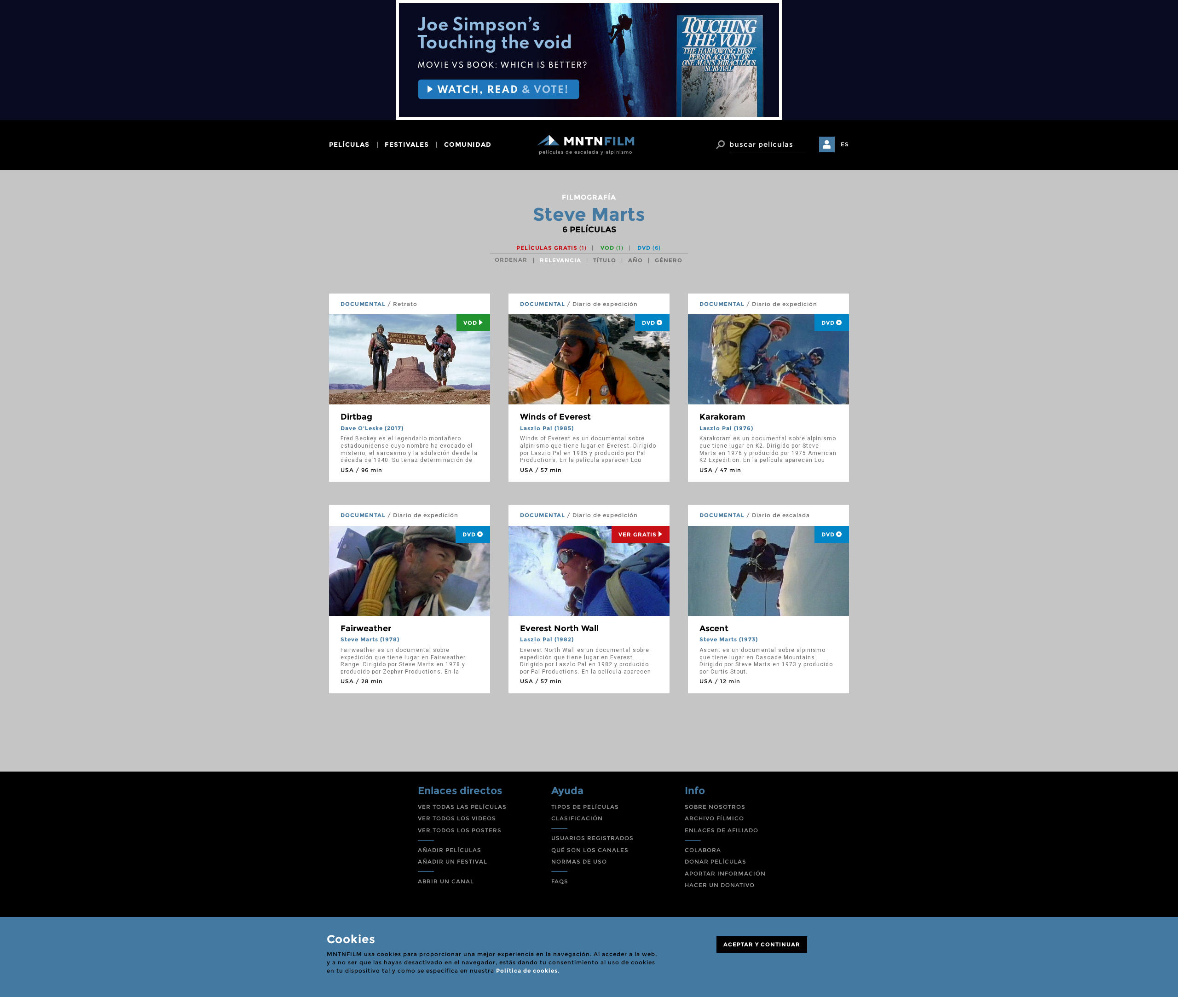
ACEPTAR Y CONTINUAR (761, 944)
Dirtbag (356, 417)
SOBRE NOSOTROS (715, 806)
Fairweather (366, 628)
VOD (612, 247)
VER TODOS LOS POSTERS (460, 830)
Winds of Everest (555, 417)
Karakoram (722, 417)
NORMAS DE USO (579, 861)
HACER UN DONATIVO (720, 885)
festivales (407, 144)
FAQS (559, 881)
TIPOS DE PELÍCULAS (585, 806)
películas (349, 144)
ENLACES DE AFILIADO (721, 830)
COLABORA (703, 850)
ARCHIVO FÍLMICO (714, 818)
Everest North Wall (559, 628)
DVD (649, 247)
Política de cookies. (528, 970)
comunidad (467, 144)
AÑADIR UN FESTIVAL (452, 861)
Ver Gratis (637, 534)
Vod (470, 322)
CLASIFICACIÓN (577, 818)
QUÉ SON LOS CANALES (590, 850)
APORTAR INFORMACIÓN (725, 873)
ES (845, 144)
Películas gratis (551, 247)
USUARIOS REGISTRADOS (592, 838)
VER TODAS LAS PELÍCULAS (462, 806)
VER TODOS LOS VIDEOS (457, 818)
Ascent (713, 628)
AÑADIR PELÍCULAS (449, 850)
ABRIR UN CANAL (446, 881)
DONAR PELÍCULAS (715, 861)
